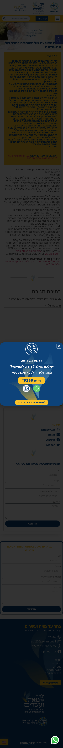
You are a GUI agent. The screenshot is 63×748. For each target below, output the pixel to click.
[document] (31, 374)
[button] (59, 346)
